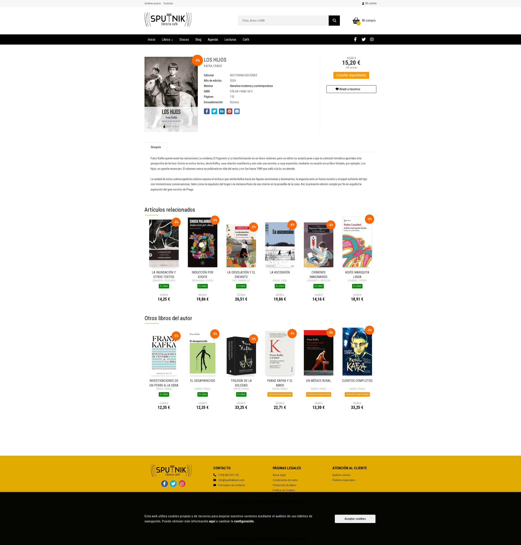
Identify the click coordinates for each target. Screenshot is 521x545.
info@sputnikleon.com (231, 480)
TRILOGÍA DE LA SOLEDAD (241, 383)
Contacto (168, 3)
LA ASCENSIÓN (280, 272)
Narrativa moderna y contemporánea (251, 86)
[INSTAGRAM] (371, 39)
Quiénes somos (152, 3)
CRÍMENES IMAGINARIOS (318, 274)
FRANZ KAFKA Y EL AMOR (280, 383)
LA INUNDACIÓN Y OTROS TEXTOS (164, 274)
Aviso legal (279, 475)
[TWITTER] (363, 39)
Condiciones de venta (285, 480)
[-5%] (164, 243)
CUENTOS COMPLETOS (357, 381)
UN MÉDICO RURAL (318, 381)
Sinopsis (156, 147)
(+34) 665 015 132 (228, 475)
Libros (166, 39)
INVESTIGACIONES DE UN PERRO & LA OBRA (163, 383)
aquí (212, 521)
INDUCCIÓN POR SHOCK (202, 274)
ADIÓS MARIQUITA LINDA (357, 274)
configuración (244, 521)
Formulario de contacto (231, 485)
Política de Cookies (284, 490)
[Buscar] (334, 20)
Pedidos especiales (343, 480)
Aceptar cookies (355, 519)
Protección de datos (284, 485)
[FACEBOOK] (355, 39)
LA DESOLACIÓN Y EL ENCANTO (241, 274)
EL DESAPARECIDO (202, 381)
